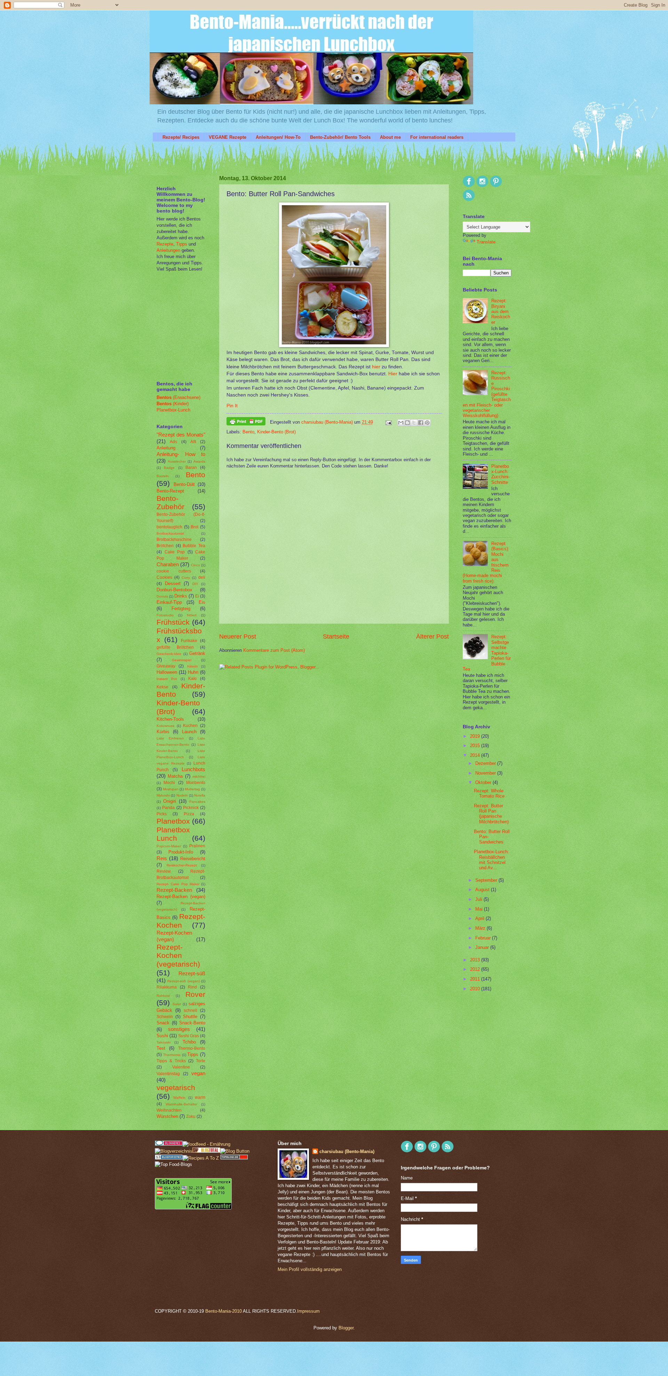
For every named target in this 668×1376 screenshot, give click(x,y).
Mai (479, 909)
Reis (162, 858)
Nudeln (182, 795)
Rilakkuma (167, 987)
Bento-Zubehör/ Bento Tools (340, 137)
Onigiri (169, 801)
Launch (189, 731)
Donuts (162, 596)
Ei (197, 596)
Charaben (168, 564)
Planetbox (173, 821)
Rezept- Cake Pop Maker (178, 884)
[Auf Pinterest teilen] (427, 422)
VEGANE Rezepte (227, 137)
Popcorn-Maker (169, 846)
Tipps (181, 244)
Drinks (180, 596)
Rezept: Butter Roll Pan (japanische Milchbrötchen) (491, 813)
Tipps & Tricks (171, 1061)
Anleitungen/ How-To (278, 137)
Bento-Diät (184, 484)
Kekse (162, 687)
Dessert (173, 583)
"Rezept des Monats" (181, 435)
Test (161, 1048)
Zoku (191, 1116)
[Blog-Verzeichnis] (169, 1144)
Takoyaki (163, 1042)
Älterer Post (432, 636)
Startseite (336, 636)
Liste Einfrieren (170, 738)
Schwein (165, 1017)
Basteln (163, 476)
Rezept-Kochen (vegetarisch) (178, 955)
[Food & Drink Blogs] (169, 1158)
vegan (198, 1073)
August (483, 889)
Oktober (484, 782)
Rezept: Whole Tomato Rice (489, 793)
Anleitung (166, 447)
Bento (248, 431)
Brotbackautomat (170, 533)
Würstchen (167, 1116)
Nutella (199, 795)
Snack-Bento (192, 1022)
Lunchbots (193, 769)
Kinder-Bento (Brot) (276, 431)
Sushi (162, 1035)
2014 (475, 755)
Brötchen (165, 546)
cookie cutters (174, 571)
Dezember (486, 763)
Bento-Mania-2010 (223, 1311)
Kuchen (190, 725)
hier (376, 366)
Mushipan (170, 789)
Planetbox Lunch (173, 834)
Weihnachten (169, 1110)
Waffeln (179, 1097)
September (487, 880)
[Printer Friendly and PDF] (245, 422)
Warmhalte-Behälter (181, 1104)
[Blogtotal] (206, 1151)
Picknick (191, 808)
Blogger (346, 1327)
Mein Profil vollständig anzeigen (310, 1269)
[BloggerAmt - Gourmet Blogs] (173, 1151)
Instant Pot (167, 679)
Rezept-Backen (174, 890)
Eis (202, 602)
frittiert (192, 615)
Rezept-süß (191, 973)
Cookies (164, 577)
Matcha (175, 776)
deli (201, 577)
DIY (195, 584)
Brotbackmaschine (174, 539)
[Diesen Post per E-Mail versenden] (400, 422)
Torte (200, 1061)
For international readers (436, 137)
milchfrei (198, 776)
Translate (486, 242)
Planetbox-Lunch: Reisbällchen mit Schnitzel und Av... (491, 859)
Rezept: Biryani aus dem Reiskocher (500, 311)
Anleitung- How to (181, 454)
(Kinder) (173, 403)
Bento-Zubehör (170, 502)
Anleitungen (168, 250)
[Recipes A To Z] (201, 1158)
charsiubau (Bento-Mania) (327, 422)
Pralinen (197, 846)
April (480, 918)
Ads (173, 442)
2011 (475, 979)
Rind (192, 987)
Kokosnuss (165, 726)
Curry (186, 577)
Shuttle (190, 1016)
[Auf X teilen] (414, 422)
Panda (168, 808)
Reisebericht (192, 858)
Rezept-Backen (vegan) (181, 896)
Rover (195, 994)
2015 (475, 745)
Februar (483, 938)
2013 (475, 959)
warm (200, 1097)
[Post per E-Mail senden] (388, 422)
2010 (475, 988)
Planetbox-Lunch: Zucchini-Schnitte (500, 474)
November (486, 773)
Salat (177, 1004)
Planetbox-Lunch (173, 410)
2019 (475, 736)
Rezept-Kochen (181, 920)
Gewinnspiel (181, 660)
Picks (162, 814)
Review (164, 871)
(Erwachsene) (178, 397)
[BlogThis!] (407, 422)
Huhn (193, 672)
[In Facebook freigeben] (420, 422)
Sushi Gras (188, 1036)
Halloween (167, 672)
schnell (190, 1010)
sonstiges (179, 1029)
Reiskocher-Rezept (182, 865)
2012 (475, 969)
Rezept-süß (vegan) (183, 981)
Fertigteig (181, 608)
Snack (163, 1022)
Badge (169, 468)
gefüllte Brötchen (175, 647)
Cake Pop (175, 552)
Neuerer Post (237, 636)
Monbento (195, 783)
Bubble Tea (194, 546)
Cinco (195, 565)
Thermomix (172, 1055)
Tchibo (189, 1042)
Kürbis (163, 731)
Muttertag (192, 789)
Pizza (189, 814)
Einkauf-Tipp (169, 602)
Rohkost (163, 996)
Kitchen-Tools (170, 719)
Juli (479, 899)
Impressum (308, 1311)
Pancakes (197, 801)
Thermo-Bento (191, 1048)
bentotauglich (169, 527)
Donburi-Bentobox (174, 589)
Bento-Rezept (170, 491)
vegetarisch (176, 1087)
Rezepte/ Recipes (180, 137)
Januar (482, 947)
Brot (194, 527)
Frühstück (173, 622)
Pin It (232, 405)
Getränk (197, 653)
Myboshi (163, 795)
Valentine (181, 1067)
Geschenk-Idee (169, 654)
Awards (199, 461)
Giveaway (166, 666)
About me (390, 137)
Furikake (189, 641)
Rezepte (165, 244)
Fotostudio (165, 615)
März (481, 928)
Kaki (192, 679)
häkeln (192, 666)
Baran (191, 467)
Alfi (193, 442)
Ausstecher (177, 461)
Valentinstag (168, 1074)
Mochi (169, 783)
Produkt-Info (180, 852)
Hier (392, 373)
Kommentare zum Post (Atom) (274, 650)
